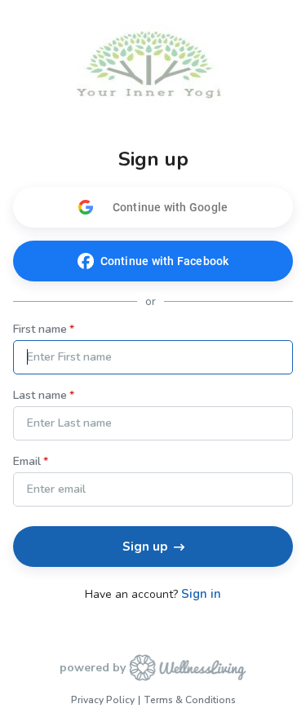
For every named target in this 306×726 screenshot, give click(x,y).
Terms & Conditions (190, 699)
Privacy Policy (103, 699)
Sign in (201, 594)
